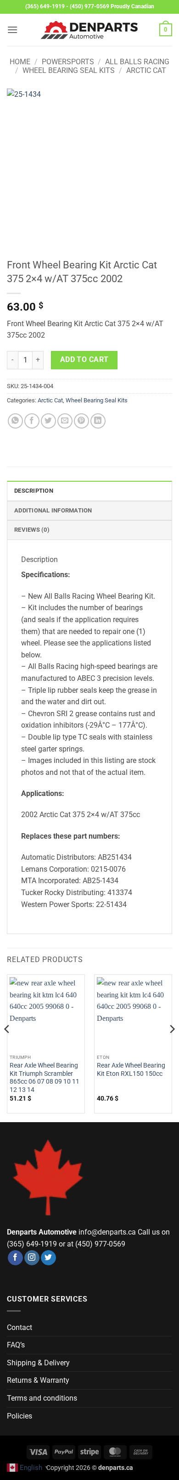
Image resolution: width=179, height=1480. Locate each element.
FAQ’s (16, 1345)
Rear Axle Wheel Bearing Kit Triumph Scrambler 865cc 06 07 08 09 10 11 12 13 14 (44, 1077)
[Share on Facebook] (31, 420)
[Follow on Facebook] (15, 1258)
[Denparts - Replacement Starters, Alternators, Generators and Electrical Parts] (89, 30)
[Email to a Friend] (65, 420)
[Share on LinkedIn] (98, 420)
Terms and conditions (42, 1398)
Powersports (68, 61)
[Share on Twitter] (48, 420)
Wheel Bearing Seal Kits (68, 70)
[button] (12, 29)
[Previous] (7, 1047)
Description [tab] (33, 490)
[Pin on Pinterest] (81, 420)
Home (20, 61)
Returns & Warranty (38, 1380)
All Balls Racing (137, 61)
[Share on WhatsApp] (15, 420)
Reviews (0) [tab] (32, 529)
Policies (19, 1416)
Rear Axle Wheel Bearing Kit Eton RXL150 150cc (131, 1069)
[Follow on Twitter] (48, 1258)
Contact (19, 1327)
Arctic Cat (146, 70)
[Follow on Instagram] (31, 1258)
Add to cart (84, 360)
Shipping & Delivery (38, 1362)
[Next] (171, 1047)
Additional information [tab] (53, 510)
